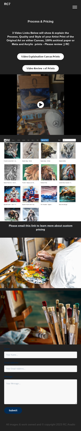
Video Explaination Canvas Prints (40, 56)
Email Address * (11, 362)
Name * (7, 348)
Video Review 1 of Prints (41, 68)
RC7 (7, 4)
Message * (9, 376)
